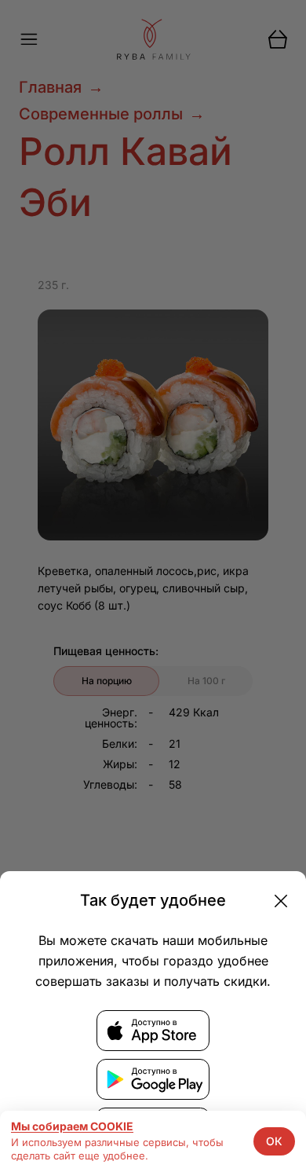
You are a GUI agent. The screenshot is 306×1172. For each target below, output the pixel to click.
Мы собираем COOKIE (72, 1126)
